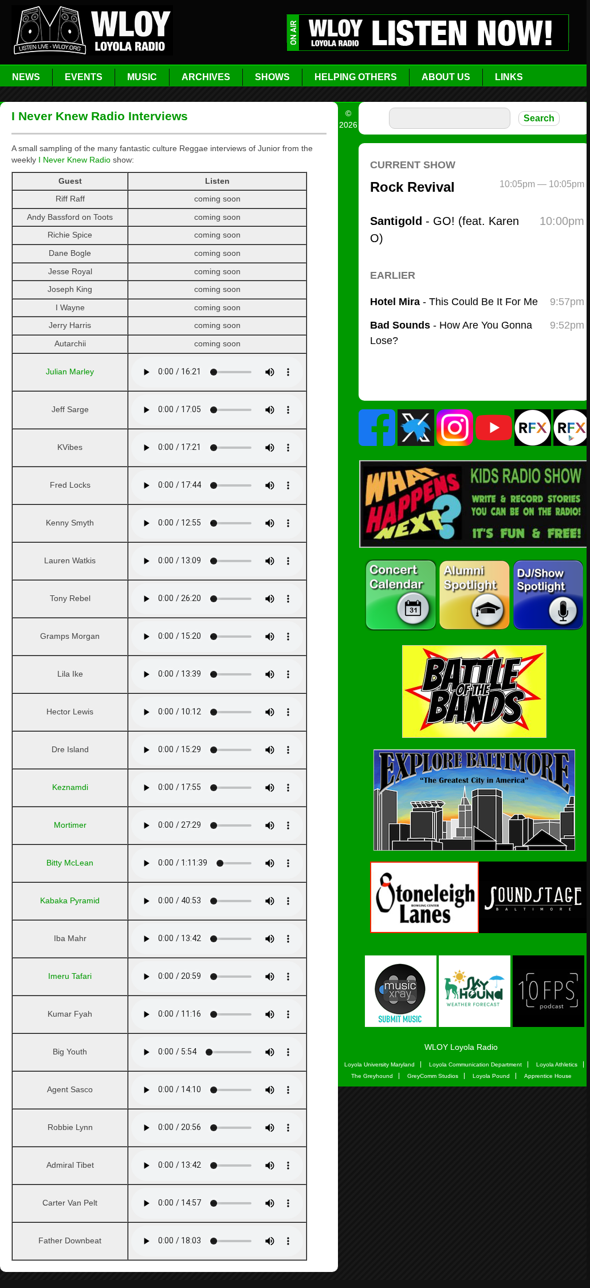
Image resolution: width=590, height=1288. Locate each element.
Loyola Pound (491, 1076)
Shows (272, 77)
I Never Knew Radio (74, 159)
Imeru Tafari (70, 976)
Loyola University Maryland (379, 1064)
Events (84, 77)
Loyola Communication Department (475, 1064)
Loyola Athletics (556, 1064)
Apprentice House (548, 1076)
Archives (206, 77)
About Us (446, 77)
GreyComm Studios (432, 1076)
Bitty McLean (69, 862)
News (26, 77)
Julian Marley (70, 371)
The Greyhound (372, 1076)
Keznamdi (70, 787)
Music (142, 77)
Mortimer (70, 824)
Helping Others (355, 77)
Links (509, 77)
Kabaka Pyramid (70, 900)
